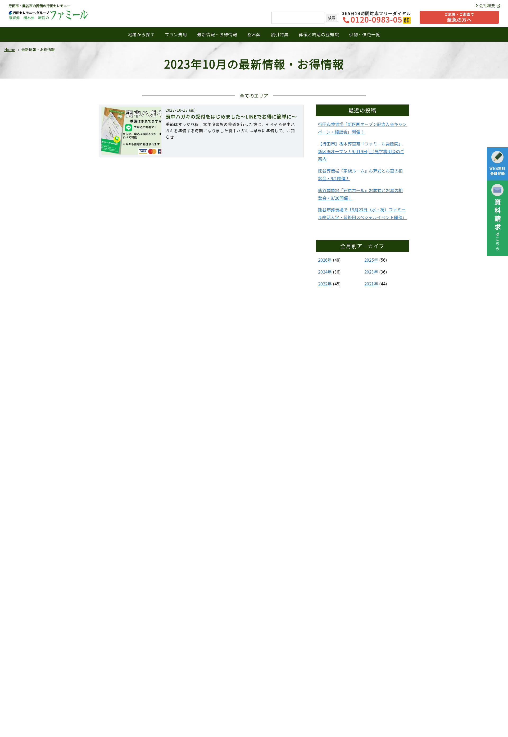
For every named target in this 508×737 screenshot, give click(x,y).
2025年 (371, 260)
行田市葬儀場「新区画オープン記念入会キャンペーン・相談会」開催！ (362, 128)
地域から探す (141, 34)
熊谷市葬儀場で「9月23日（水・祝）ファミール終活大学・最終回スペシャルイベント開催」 (362, 213)
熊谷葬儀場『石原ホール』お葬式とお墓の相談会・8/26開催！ (360, 194)
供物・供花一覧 (364, 34)
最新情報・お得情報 (217, 34)
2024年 (325, 272)
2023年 (371, 272)
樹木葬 (254, 34)
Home (9, 49)
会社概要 (487, 5)
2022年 (325, 283)
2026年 (325, 260)
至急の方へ (459, 17)
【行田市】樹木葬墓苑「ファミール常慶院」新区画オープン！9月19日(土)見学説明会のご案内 (361, 151)
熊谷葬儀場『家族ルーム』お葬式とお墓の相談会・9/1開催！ (360, 174)
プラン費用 (176, 34)
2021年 (371, 283)
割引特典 (280, 34)
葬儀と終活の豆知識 (319, 34)
